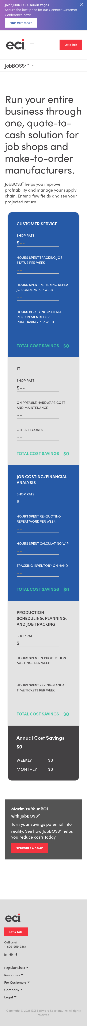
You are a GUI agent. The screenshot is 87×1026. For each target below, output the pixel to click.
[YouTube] (11, 955)
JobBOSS (17, 65)
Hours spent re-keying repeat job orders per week (43, 287)
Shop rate (25, 235)
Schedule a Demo (29, 848)
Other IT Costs (30, 429)
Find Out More (21, 23)
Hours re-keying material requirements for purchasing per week (40, 317)
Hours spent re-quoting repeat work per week (39, 518)
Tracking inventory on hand (42, 565)
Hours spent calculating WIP (43, 543)
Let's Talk (71, 45)
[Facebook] (16, 955)
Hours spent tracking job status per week (40, 260)
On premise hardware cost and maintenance (41, 405)
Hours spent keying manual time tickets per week (41, 687)
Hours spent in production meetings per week (41, 660)
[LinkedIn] (5, 955)
